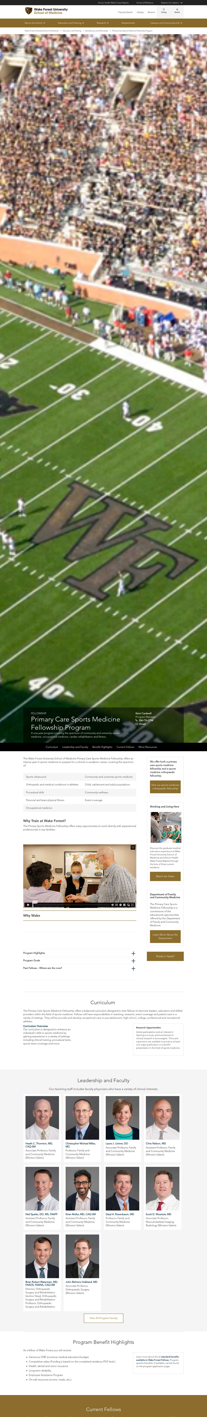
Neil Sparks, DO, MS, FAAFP (41, 1214)
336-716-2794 (146, 720)
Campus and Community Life (165, 23)
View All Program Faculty (103, 1318)
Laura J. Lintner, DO (117, 1143)
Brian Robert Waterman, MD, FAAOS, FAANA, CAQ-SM (41, 1283)
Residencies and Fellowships (96, 31)
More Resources (148, 747)
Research (101, 23)
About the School (33, 23)
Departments (128, 23)
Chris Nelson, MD (156, 1143)
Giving (163, 12)
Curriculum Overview (35, 1026)
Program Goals (31, 960)
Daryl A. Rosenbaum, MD (120, 1214)
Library (140, 12)
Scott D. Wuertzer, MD (158, 1214)
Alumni (151, 12)
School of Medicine (144, 2)
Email (142, 724)
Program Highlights (34, 953)
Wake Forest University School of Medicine (42, 31)
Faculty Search (125, 12)
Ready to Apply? (165, 956)
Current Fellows (125, 747)
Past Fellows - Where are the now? (42, 968)
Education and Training (69, 23)
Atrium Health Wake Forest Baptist (113, 2)
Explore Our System (170, 2)
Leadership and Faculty (75, 747)
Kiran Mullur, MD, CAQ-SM (81, 1214)
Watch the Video (165, 876)
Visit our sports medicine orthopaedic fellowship (165, 786)
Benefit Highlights (102, 747)
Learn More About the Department (165, 936)
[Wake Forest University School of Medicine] (46, 10)
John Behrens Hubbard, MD (81, 1281)
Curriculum (52, 747)
